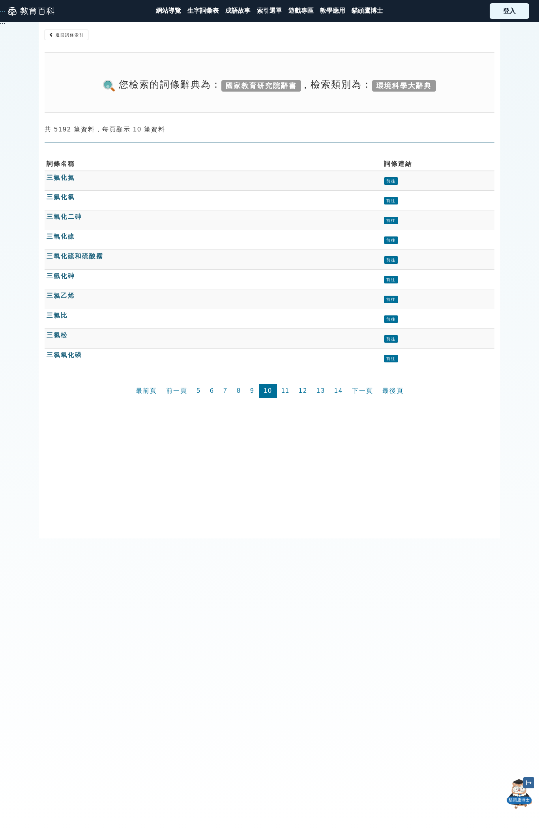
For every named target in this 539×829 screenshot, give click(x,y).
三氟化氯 (61, 196)
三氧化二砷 (64, 216)
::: (3, 11)
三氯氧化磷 (64, 354)
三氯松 (57, 335)
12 (303, 390)
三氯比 (57, 315)
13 (320, 390)
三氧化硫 (61, 236)
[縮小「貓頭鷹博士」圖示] (528, 782)
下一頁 (362, 390)
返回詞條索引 (69, 35)
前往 (391, 181)
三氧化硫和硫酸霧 (75, 256)
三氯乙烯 (61, 295)
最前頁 (146, 390)
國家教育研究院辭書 (261, 85)
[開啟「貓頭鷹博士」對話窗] (519, 794)
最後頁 (393, 390)
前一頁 (176, 390)
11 (285, 390)
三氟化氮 (61, 177)
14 (338, 390)
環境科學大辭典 (404, 85)
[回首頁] (31, 11)
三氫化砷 (61, 275)
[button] (269, 11)
